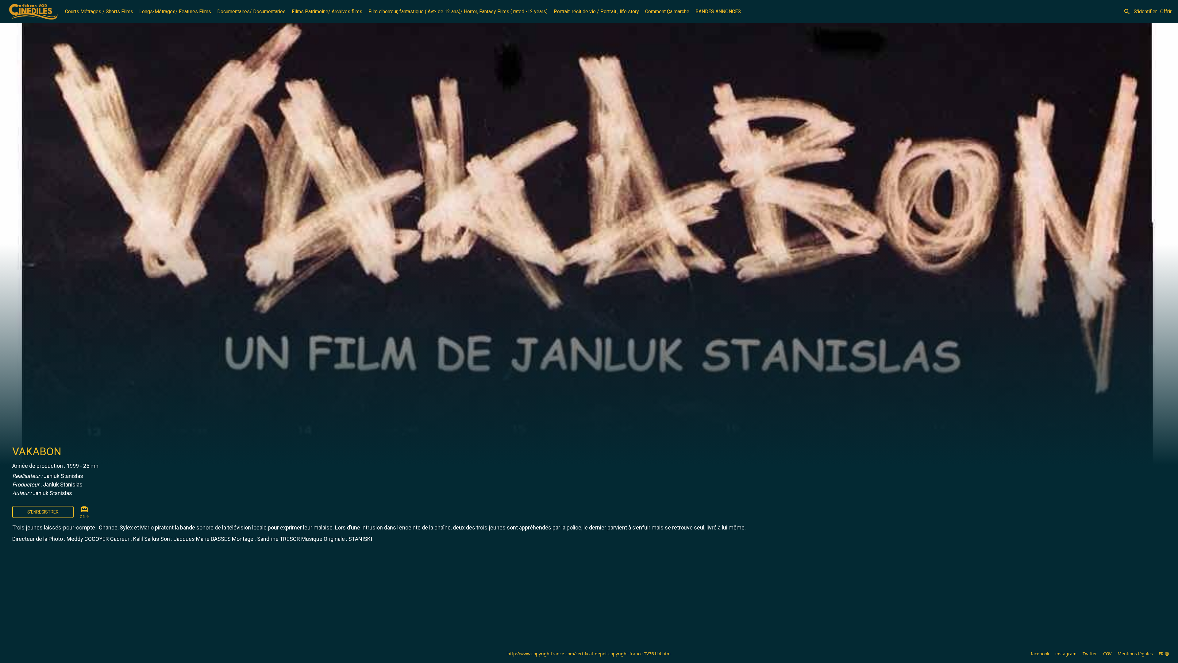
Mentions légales (1135, 654)
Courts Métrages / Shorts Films (99, 11)
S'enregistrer (43, 512)
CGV (1107, 654)
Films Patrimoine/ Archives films (327, 11)
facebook (1040, 654)
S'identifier (1145, 11)
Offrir (1166, 11)
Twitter (1090, 654)
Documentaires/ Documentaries (251, 11)
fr (1161, 654)
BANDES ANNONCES (718, 11)
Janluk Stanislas (63, 476)
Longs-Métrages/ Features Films (175, 11)
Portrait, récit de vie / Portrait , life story (596, 11)
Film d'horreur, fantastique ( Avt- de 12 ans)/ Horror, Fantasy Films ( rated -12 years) (458, 11)
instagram (1065, 654)
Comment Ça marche (667, 11)
